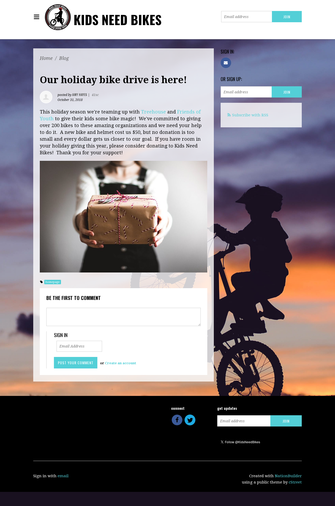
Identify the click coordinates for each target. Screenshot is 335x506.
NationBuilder (288, 476)
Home (46, 58)
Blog (64, 58)
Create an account (120, 363)
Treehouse (153, 112)
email (63, 476)
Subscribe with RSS (250, 115)
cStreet (295, 482)
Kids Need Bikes (117, 19)
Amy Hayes (79, 94)
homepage (53, 282)
